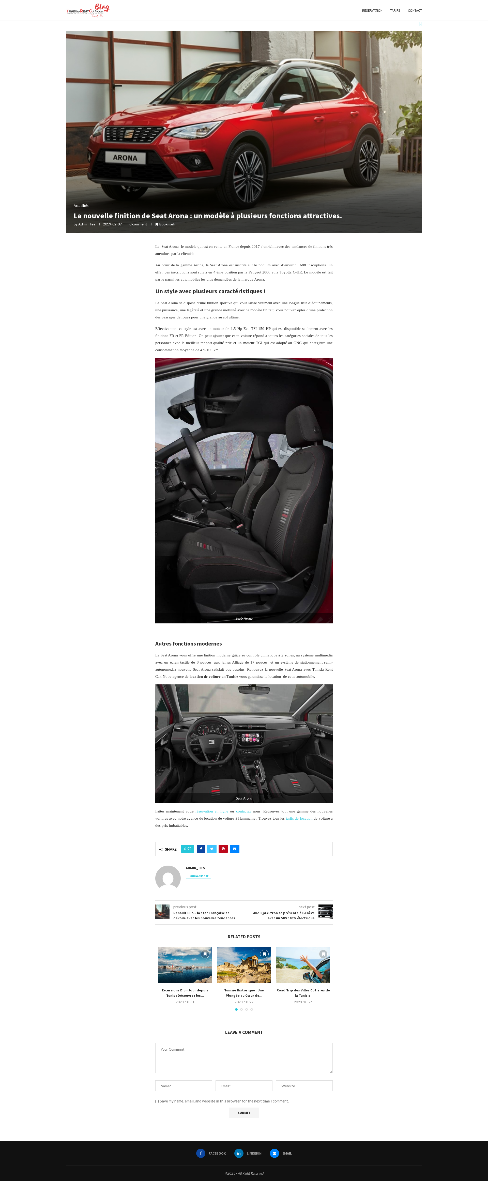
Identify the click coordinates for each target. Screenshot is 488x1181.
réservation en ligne (211, 811)
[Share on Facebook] (201, 849)
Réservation (372, 10)
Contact (415, 10)
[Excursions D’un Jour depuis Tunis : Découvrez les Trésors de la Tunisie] (185, 965)
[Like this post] (189, 849)
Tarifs (395, 10)
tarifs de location (298, 818)
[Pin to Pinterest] (223, 849)
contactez (243, 811)
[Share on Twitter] (212, 849)
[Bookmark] (420, 23)
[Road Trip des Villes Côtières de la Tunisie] (303, 965)
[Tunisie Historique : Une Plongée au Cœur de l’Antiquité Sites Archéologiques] (244, 965)
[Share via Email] (234, 849)
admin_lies (86, 224)
